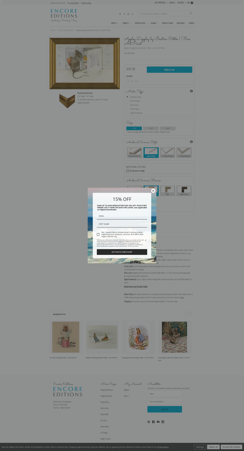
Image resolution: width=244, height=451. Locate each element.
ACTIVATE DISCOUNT (122, 252)
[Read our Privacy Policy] (145, 240)
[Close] (153, 191)
